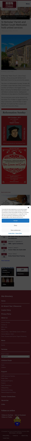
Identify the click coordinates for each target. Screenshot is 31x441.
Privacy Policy (19, 233)
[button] (28, 207)
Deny (15, 225)
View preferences (15, 230)
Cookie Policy (11, 233)
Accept (15, 220)
